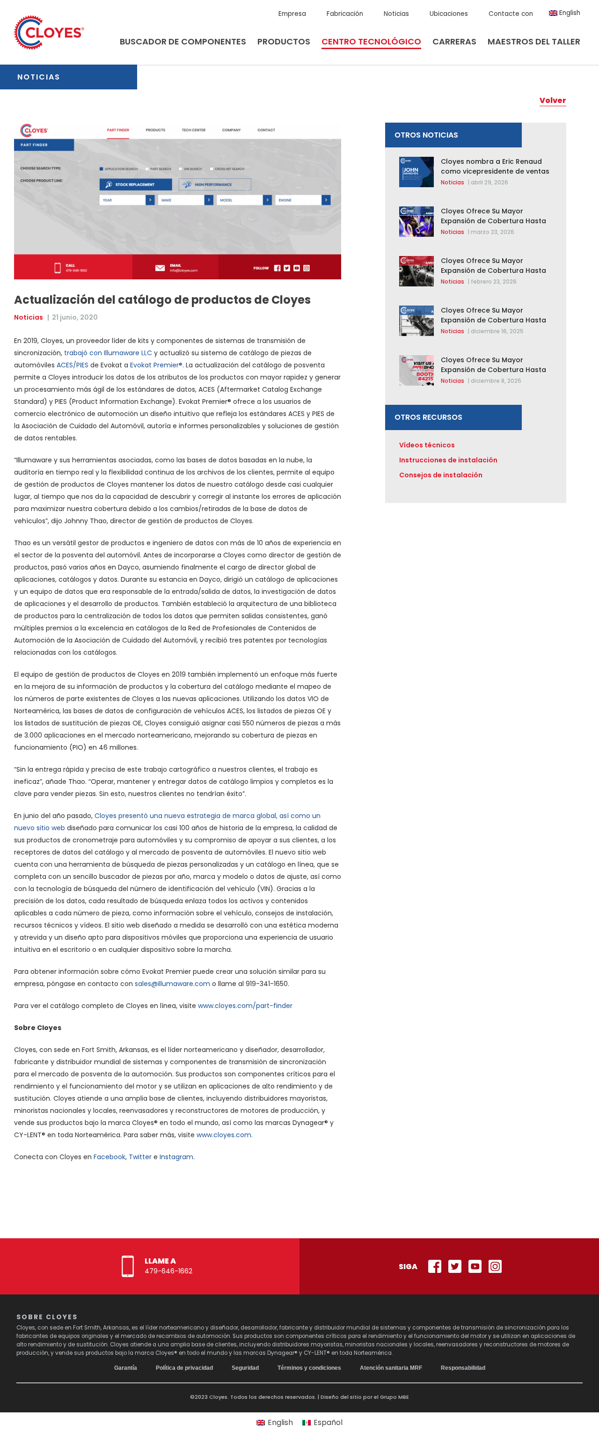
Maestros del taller (534, 41)
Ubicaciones (449, 13)
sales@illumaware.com (172, 983)
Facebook (109, 1157)
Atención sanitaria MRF (391, 1368)
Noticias (396, 13)
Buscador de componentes (183, 41)
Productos (283, 41)
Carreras (454, 41)
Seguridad (245, 1368)
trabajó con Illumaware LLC (108, 353)
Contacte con (511, 13)
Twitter (140, 1157)
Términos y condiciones (309, 1368)
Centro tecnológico (371, 41)
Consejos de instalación (440, 475)
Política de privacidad (184, 1368)
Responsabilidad (463, 1368)
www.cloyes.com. (225, 1135)
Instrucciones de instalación (448, 460)
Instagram (176, 1157)
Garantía (125, 1368)
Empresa (292, 13)
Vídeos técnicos (427, 445)
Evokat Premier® (156, 365)
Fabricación (345, 13)
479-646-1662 (168, 1271)
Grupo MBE (394, 1397)
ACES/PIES (72, 365)
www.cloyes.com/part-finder (245, 1005)
